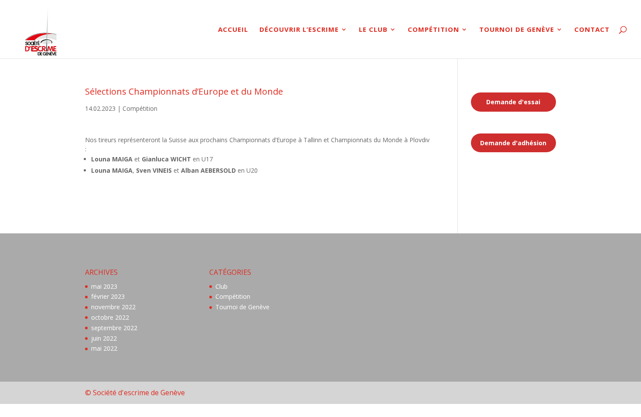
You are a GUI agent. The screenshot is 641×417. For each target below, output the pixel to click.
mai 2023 (104, 286)
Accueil (233, 30)
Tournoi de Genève (516, 30)
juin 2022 (104, 338)
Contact (592, 30)
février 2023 (108, 296)
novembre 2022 (113, 307)
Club (221, 286)
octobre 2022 (110, 317)
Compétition (433, 30)
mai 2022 (104, 348)
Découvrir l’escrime (299, 30)
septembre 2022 (114, 328)
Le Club (373, 30)
